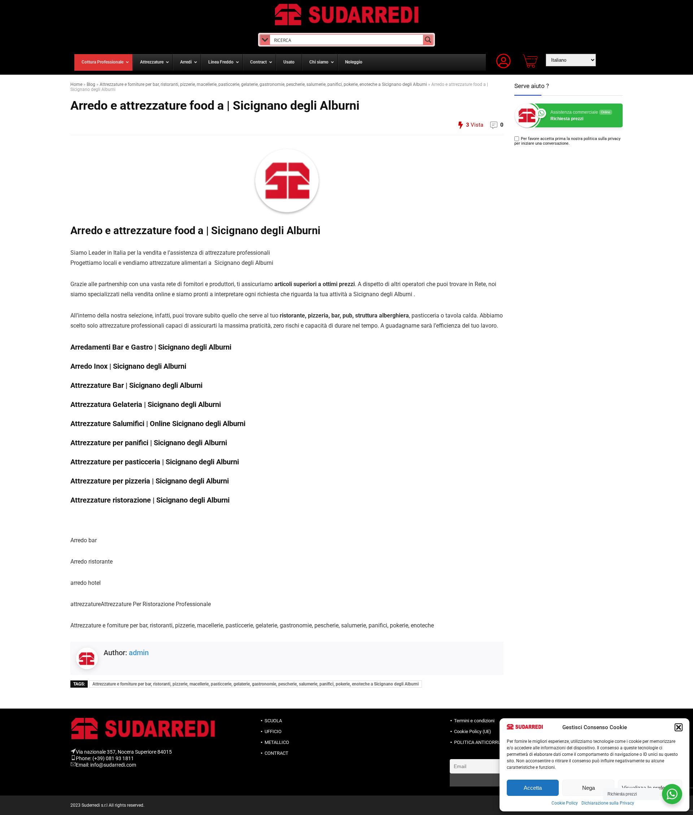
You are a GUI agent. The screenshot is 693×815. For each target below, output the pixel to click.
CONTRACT (276, 753)
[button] (678, 727)
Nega (588, 788)
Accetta (533, 788)
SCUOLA (273, 720)
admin (139, 652)
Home (76, 84)
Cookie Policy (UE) (472, 731)
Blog (91, 84)
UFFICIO (273, 731)
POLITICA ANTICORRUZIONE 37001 (491, 742)
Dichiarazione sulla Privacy (607, 803)
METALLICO (277, 742)
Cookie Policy (565, 803)
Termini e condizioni (474, 720)
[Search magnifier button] (428, 40)
